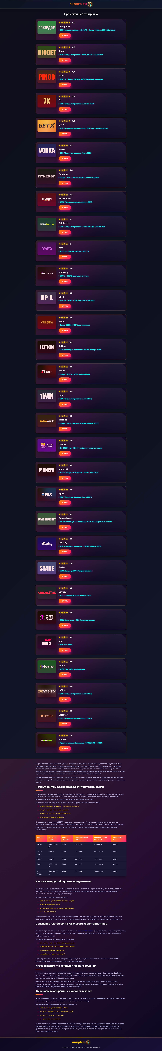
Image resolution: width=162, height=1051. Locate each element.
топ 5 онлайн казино (85, 931)
